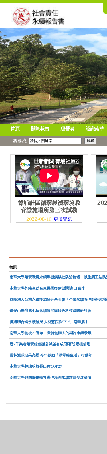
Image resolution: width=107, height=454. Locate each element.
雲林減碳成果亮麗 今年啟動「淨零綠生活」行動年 (51, 355)
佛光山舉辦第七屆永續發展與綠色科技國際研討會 (50, 310)
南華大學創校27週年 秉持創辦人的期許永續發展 (51, 333)
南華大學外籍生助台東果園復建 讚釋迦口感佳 (47, 288)
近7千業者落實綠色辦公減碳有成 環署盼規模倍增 (50, 344)
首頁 (15, 128)
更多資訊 (63, 219)
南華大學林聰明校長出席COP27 (36, 366)
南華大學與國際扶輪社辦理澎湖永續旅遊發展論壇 (50, 377)
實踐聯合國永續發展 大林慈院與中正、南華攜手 (49, 322)
